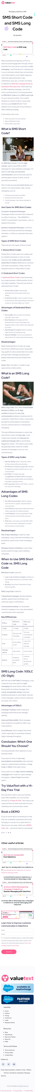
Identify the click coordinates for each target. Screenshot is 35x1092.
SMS (24, 12)
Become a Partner (10, 1037)
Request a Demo (10, 1022)
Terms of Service (10, 1050)
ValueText (19, 35)
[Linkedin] (3, 1064)
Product (7, 1013)
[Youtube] (14, 1064)
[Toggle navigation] (32, 3)
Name (3, 930)
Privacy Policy (15, 945)
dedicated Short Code (11, 277)
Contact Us (8, 1018)
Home (7, 1011)
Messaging (12, 12)
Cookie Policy (9, 1055)
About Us (7, 1039)
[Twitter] (8, 1064)
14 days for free (15, 801)
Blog (6, 1032)
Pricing (7, 1016)
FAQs (6, 1041)
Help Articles (8, 1035)
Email (3, 934)
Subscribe (9, 952)
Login (6, 1020)
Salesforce (19, 12)
